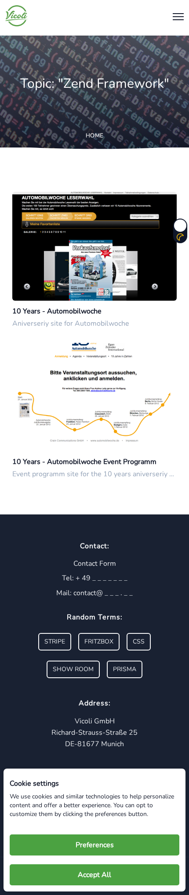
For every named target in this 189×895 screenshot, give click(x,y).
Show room (73, 669)
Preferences (95, 845)
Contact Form (94, 563)
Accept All (94, 875)
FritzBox (98, 641)
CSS (139, 641)
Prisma (124, 669)
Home (95, 136)
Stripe (54, 641)
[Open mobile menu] (176, 16)
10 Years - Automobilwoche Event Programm (84, 462)
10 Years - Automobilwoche (57, 311)
